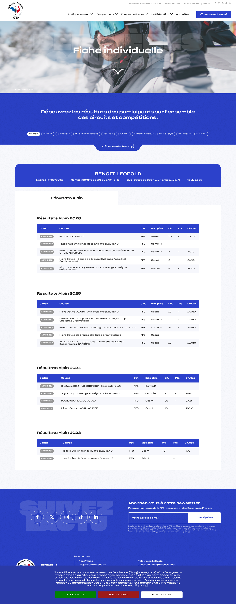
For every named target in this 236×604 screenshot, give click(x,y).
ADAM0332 (47, 252)
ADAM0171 (46, 408)
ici (189, 532)
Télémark (201, 134)
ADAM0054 (47, 343)
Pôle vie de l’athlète (150, 561)
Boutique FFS (191, 4)
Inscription (204, 518)
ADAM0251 (46, 335)
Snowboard (185, 134)
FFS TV (206, 4)
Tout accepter (75, 595)
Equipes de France (132, 14)
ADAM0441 (46, 320)
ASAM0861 (46, 401)
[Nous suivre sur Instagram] (222, 3)
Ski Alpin (33, 134)
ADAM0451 (46, 386)
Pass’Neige (86, 561)
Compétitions (105, 14)
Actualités (182, 14)
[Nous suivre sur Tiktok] (226, 3)
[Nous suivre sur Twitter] (219, 3)
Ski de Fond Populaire (86, 134)
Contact (47, 565)
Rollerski (108, 134)
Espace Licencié (215, 15)
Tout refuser (118, 595)
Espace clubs (172, 4)
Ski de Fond (64, 134)
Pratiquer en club (78, 14)
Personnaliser (161, 595)
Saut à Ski (123, 134)
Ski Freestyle (166, 134)
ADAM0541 (46, 312)
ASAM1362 (46, 236)
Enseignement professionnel (156, 565)
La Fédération (160, 14)
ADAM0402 (47, 244)
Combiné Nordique (144, 134)
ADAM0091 (46, 268)
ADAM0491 (46, 451)
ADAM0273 (46, 260)
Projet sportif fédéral (92, 565)
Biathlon (48, 134)
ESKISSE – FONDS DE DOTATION (145, 4)
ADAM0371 (46, 393)
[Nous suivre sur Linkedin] (230, 3)
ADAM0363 (47, 328)
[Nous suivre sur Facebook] (215, 3)
